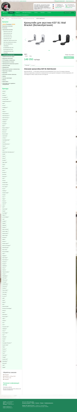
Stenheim (4, 336)
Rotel (3, 312)
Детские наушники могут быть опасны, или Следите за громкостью (12, 389)
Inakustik (4, 202)
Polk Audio (4, 292)
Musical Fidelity (5, 251)
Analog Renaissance (6, 101)
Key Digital (4, 213)
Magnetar (4, 225)
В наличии (4, 27)
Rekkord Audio (5, 306)
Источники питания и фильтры (9, 74)
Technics (4, 349)
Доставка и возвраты (27, 12)
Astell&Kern (5, 107)
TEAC (3, 347)
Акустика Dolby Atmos (8, 43)
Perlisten (4, 288)
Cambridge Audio (6, 139)
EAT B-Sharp (5, 168)
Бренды (5, 88)
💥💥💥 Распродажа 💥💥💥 (8, 24)
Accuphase (5, 97)
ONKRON (4, 265)
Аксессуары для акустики (8, 54)
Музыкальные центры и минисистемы (11, 69)
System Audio (5, 344)
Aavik (3, 93)
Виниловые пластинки (7, 26)
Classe (4, 146)
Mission (4, 241)
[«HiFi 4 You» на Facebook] (53, 4)
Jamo (3, 204)
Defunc (4, 156)
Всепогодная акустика (8, 49)
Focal (3, 188)
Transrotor (4, 355)
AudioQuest (5, 119)
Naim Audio (5, 257)
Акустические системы (8, 29)
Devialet (4, 160)
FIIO (3, 178)
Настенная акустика (7, 36)
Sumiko (4, 338)
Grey (31, 56)
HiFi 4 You (5, 12)
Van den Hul (5, 359)
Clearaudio (5, 148)
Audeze (4, 111)
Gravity (4, 194)
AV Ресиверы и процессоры (9, 60)
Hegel (4, 198)
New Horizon (5, 259)
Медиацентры (6, 67)
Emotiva (4, 172)
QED (3, 298)
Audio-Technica (5, 117)
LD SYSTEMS (5, 217)
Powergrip (4, 294)
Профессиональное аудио (8, 56)
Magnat (4, 223)
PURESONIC (5, 284)
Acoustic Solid (5, 99)
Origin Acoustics (5, 271)
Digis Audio (4, 162)
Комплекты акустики (7, 31)
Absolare (4, 95)
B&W (3, 125)
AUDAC (4, 91)
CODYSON (5, 135)
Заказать (69, 57)
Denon (4, 158)
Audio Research (6, 115)
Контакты (43, 12)
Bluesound (4, 129)
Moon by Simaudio (6, 245)
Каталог (11, 12)
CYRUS (4, 137)
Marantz (4, 227)
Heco (3, 196)
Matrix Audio (5, 235)
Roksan (4, 310)
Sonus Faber (5, 332)
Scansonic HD (5, 326)
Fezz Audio (5, 186)
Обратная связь (58, 7)
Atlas (3, 109)
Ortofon (4, 273)
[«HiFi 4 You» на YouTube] (53, 8)
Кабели (4, 76)
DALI (3, 150)
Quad (3, 300)
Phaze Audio (5, 290)
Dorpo (3, 164)
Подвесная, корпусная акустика (10, 40)
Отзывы (49, 12)
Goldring (4, 190)
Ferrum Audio (5, 184)
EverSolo (4, 174)
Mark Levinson (5, 229)
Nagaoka (4, 255)
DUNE (4, 154)
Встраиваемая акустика (8, 47)
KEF (3, 206)
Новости (18, 12)
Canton (4, 142)
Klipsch (4, 215)
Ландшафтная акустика (8, 51)
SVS (3, 324)
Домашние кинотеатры (8, 58)
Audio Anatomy (5, 113)
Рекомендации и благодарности (21, 14)
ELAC (4, 170)
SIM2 (3, 318)
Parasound (5, 286)
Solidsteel (4, 328)
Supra (3, 340)
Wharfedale (5, 361)
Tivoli (3, 353)
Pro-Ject (4, 296)
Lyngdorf (4, 221)
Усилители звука (6, 65)
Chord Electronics (6, 144)
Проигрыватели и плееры (8, 61)
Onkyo (4, 267)
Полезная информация (7, 14)
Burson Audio (5, 133)
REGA (4, 302)
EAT (3, 166)
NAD (3, 253)
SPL (3, 322)
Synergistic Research (7, 342)
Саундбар (5, 52)
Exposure (4, 176)
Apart (3, 103)
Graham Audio (5, 192)
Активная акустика (7, 38)
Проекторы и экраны (7, 70)
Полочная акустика (7, 35)
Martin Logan (5, 231)
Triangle (4, 357)
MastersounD (5, 233)
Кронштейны (5, 81)
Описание (27, 65)
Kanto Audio (5, 208)
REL (3, 304)
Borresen (4, 131)
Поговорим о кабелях (7, 387)
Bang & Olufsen (5, 127)
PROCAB (4, 278)
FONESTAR (5, 182)
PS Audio (4, 282)
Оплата (36, 12)
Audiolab (4, 121)
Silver (26, 56)
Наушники (5, 72)
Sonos (4, 330)
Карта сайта (31, 401)
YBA (3, 365)
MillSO (4, 239)
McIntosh (4, 237)
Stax (3, 334)
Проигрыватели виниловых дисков (10, 63)
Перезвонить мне (68, 7)
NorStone (4, 261)
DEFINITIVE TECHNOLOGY (8, 152)
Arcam (4, 105)
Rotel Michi (4, 314)
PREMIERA (5, 275)
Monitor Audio (5, 243)
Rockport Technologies (7, 308)
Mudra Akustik (5, 247)
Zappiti (4, 367)
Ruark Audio (5, 316)
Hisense (4, 200)
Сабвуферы (5, 45)
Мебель (4, 79)
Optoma (4, 269)
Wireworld (4, 363)
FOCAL (4, 180)
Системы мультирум (7, 78)
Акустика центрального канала (9, 42)
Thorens (4, 351)
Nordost (4, 263)
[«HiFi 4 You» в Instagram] (53, 6)
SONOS (4, 320)
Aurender (4, 123)
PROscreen (5, 280)
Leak (3, 219)
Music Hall (4, 249)
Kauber (4, 211)
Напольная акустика (7, 33)
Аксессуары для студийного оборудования (8, 84)
